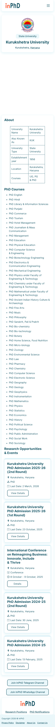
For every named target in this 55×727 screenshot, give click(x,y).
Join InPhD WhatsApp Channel (27, 692)
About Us (31, 723)
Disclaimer (20, 723)
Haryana (35, 47)
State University (28, 36)
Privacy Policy (8, 723)
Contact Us (42, 723)
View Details (18, 493)
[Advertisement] (27, 83)
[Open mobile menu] (48, 5)
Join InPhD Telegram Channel (27, 682)
